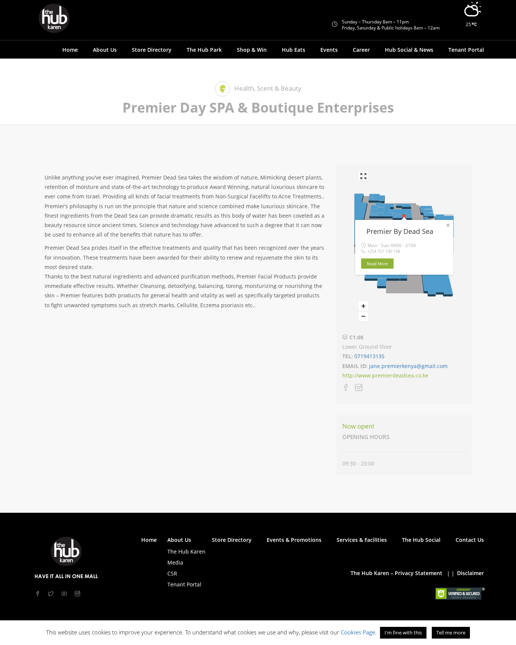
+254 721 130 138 (383, 251)
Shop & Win (252, 49)
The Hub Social (421, 539)
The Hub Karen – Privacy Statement (396, 573)
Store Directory (151, 49)
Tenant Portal (466, 49)
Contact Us (470, 539)
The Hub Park (204, 49)
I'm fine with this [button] (403, 632)
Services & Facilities (362, 539)
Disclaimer (470, 573)
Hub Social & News (409, 49)
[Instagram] (359, 388)
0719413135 (369, 356)
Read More (377, 263)
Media (175, 562)
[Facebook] (346, 388)
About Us (179, 539)
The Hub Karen (186, 551)
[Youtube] (65, 593)
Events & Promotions (294, 539)
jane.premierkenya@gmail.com (408, 366)
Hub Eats (293, 49)
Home (70, 49)
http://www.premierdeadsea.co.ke (385, 375)
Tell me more (450, 632)
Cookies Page (358, 632)
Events (329, 49)
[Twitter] (52, 593)
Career (361, 49)
